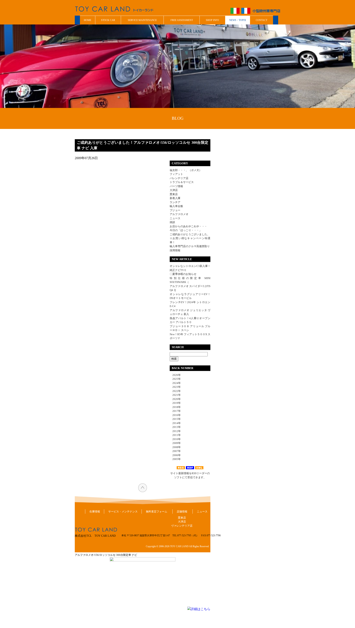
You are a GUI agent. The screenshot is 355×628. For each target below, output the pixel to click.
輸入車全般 (176, 206)
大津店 (174, 190)
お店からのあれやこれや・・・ (188, 226)
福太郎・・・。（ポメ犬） (186, 170)
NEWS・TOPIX (237, 20)
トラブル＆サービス (182, 182)
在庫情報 (94, 511)
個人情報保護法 (249, 511)
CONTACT (261, 20)
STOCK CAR (108, 20)
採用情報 (175, 250)
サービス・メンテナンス (123, 511)
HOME (87, 20)
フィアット (176, 174)
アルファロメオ (179, 214)
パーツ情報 (176, 186)
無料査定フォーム (156, 511)
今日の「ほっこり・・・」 (186, 230)
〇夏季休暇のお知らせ (183, 274)
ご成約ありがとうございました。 (190, 234)
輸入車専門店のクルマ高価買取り (190, 246)
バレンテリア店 (179, 178)
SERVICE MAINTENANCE (142, 20)
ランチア (175, 202)
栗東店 (174, 194)
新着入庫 (175, 198)
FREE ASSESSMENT (182, 20)
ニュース (175, 218)
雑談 (172, 222)
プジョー (175, 210)
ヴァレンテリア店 (181, 525)
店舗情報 (182, 511)
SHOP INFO (212, 20)
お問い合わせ (224, 511)
